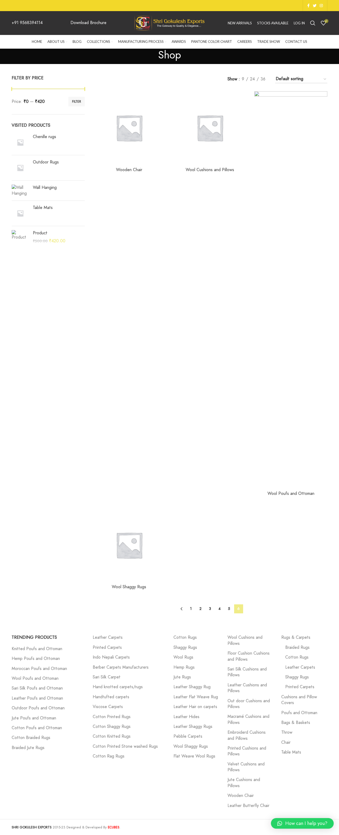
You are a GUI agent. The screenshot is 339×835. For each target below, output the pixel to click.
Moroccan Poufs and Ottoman (39, 669)
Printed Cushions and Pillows (247, 751)
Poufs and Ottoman (299, 713)
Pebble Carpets (187, 736)
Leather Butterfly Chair (248, 806)
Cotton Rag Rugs (108, 756)
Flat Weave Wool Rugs (194, 756)
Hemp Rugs (184, 667)
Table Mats (43, 208)
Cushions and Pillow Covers (299, 700)
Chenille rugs (44, 137)
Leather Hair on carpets (195, 707)
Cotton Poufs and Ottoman (37, 728)
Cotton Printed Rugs (112, 717)
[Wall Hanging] (20, 191)
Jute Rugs (182, 677)
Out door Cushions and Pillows (249, 704)
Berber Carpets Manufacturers (121, 667)
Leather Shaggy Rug (192, 687)
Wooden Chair (129, 170)
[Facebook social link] (308, 5)
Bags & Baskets (295, 723)
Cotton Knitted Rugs (112, 736)
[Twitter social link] (314, 5)
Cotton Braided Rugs (31, 738)
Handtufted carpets (111, 697)
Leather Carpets (108, 637)
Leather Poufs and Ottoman (37, 698)
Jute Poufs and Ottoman (34, 718)
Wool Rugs (183, 657)
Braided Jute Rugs (28, 748)
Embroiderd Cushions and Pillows (247, 735)
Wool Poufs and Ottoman (290, 493)
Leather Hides (186, 717)
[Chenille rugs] (20, 142)
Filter (76, 101)
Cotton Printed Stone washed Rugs (125, 746)
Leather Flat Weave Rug (195, 697)
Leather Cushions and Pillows (247, 688)
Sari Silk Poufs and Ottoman (37, 688)
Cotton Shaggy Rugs (112, 726)
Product (40, 233)
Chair (286, 742)
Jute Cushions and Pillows (244, 782)
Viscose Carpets (108, 707)
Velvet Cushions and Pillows (246, 767)
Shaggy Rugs (185, 647)
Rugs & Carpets (295, 637)
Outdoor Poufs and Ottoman (38, 708)
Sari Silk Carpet (107, 677)
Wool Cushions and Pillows (210, 170)
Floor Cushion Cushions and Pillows (249, 656)
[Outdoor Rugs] (20, 167)
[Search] (312, 23)
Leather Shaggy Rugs (192, 726)
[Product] (20, 237)
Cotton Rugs (185, 637)
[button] (302, 823)
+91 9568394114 (27, 23)
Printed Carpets (107, 647)
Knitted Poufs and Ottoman (37, 649)
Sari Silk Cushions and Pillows (247, 672)
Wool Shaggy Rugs (129, 587)
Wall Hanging (45, 187)
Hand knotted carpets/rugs (118, 687)
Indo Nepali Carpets (111, 657)
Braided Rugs (297, 647)
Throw (286, 732)
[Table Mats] (20, 213)
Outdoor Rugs (46, 162)
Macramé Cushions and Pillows (248, 719)
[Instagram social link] (321, 5)
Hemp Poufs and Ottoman (36, 658)
